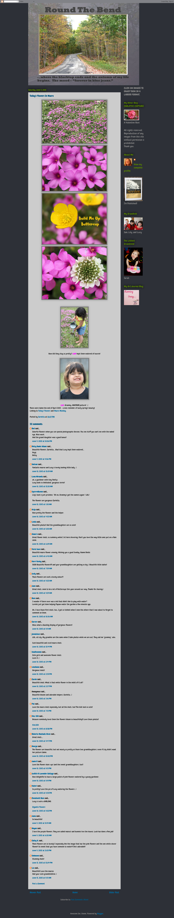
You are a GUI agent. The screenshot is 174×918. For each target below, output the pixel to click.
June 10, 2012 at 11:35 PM (42, 793)
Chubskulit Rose (38, 798)
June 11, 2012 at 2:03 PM (41, 850)
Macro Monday (60, 410)
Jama (34, 816)
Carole (34, 679)
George (34, 746)
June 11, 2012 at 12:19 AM (41, 823)
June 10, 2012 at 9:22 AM (42, 580)
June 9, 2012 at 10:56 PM (42, 441)
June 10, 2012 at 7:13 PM (41, 711)
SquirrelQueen (37, 491)
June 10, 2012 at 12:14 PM (42, 646)
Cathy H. (35, 840)
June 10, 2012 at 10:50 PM (42, 756)
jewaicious (36, 634)
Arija (34, 509)
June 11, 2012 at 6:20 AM (42, 835)
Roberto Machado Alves (41, 734)
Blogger (100, 913)
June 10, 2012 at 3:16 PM (41, 698)
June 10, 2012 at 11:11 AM (41, 628)
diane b (35, 534)
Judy (34, 573)
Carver (34, 621)
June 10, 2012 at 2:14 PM (41, 661)
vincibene (35, 667)
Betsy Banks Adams (39, 446)
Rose (33, 598)
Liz (33, 868)
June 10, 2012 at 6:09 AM (42, 544)
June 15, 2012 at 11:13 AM (41, 877)
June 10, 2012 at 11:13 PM (41, 768)
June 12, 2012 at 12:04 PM (42, 862)
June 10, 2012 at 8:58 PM (42, 728)
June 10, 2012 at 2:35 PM (42, 674)
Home (75, 892)
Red (33, 428)
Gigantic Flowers (38, 807)
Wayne (34, 828)
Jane (33, 586)
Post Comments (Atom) (79, 899)
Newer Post (35, 892)
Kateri (34, 786)
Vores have (36, 549)
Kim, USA (35, 716)
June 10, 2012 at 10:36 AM (42, 616)
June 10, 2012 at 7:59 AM (42, 568)
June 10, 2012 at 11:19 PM (41, 780)
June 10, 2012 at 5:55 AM (42, 529)
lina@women (36, 652)
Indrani (35, 464)
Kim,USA (35, 725)
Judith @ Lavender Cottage (43, 773)
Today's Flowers (44, 410)
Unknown (35, 855)
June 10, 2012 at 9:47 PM (42, 741)
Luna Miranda (37, 476)
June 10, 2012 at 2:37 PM (42, 686)
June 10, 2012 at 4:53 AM (42, 516)
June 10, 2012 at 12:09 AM (42, 471)
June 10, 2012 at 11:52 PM (42, 810)
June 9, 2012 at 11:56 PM (41, 459)
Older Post (114, 892)
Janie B (34, 761)
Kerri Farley (36, 561)
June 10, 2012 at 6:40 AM (42, 556)
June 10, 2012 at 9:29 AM (42, 593)
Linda (34, 521)
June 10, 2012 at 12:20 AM (42, 486)
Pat (33, 704)
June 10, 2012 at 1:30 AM (42, 504)
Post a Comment (38, 883)
